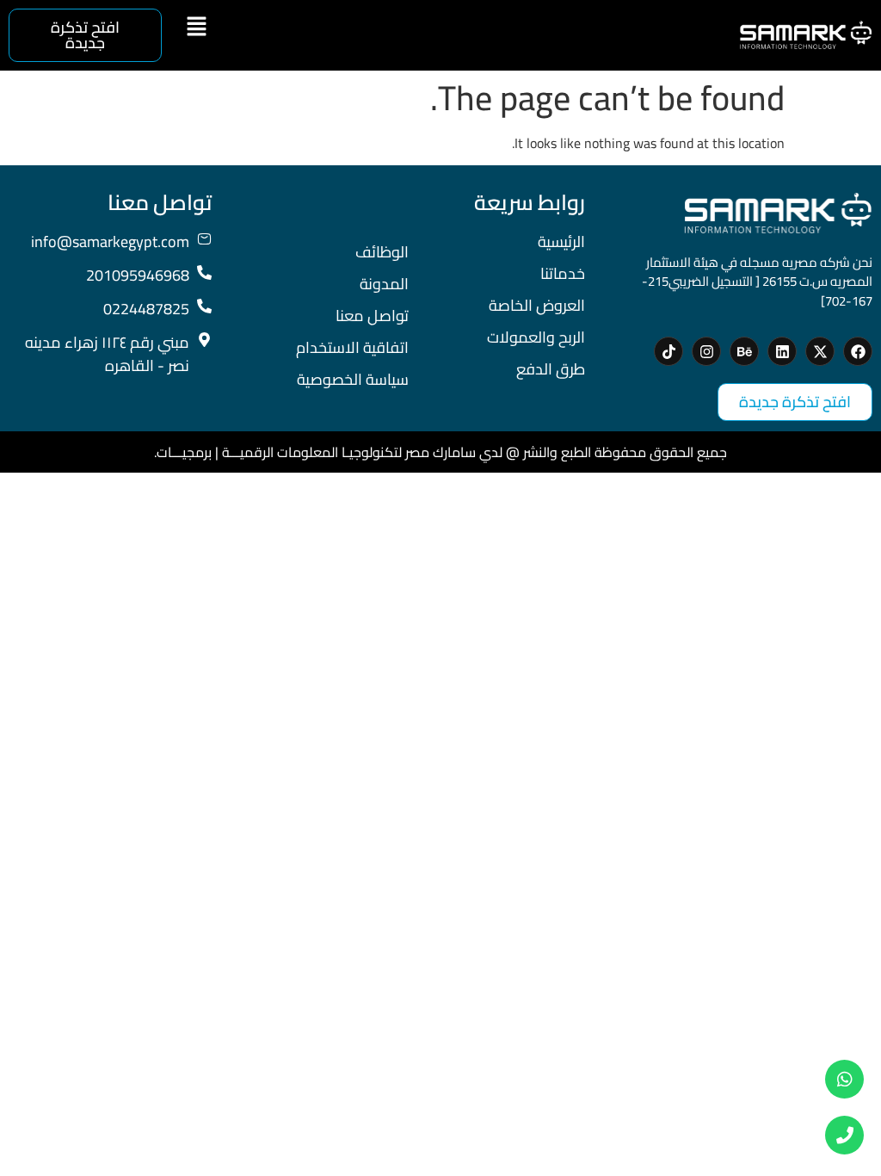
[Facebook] (857, 351)
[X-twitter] (820, 351)
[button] (196, 27)
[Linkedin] (782, 351)
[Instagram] (706, 351)
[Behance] (744, 351)
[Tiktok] (668, 351)
